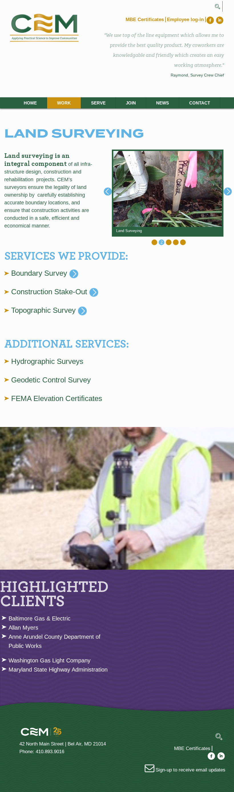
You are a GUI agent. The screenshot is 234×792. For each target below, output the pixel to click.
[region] (167, 193)
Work (64, 102)
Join (131, 102)
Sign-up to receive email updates (189, 770)
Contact (199, 102)
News (162, 102)
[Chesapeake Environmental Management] (53, 28)
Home (30, 102)
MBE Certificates (145, 19)
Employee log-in (185, 19)
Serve (98, 102)
